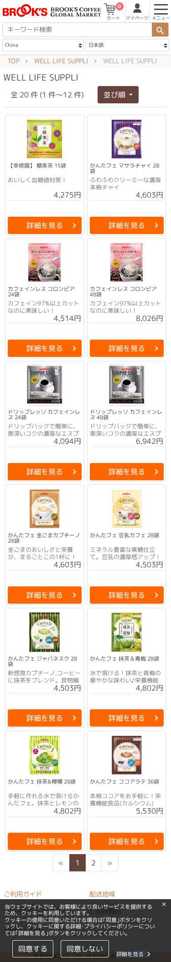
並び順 (115, 95)
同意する (32, 949)
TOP (13, 61)
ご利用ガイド (23, 894)
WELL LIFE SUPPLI (61, 61)
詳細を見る (129, 954)
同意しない (84, 949)
